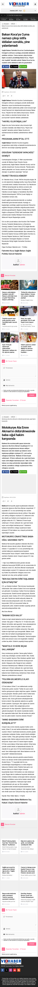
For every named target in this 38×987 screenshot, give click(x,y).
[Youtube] (14, 970)
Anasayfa (6, 24)
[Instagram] (10, 970)
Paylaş (7, 66)
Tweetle (15, 66)
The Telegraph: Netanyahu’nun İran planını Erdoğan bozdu (23, 15)
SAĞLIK (13, 24)
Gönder (24, 66)
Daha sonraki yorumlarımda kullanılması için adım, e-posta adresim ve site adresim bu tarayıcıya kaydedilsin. (19, 391)
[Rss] (18, 970)
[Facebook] (2, 970)
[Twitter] (6, 970)
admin (22, 265)
